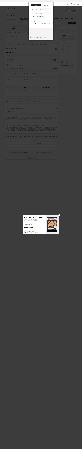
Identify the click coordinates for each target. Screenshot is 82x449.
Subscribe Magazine (52, 231)
